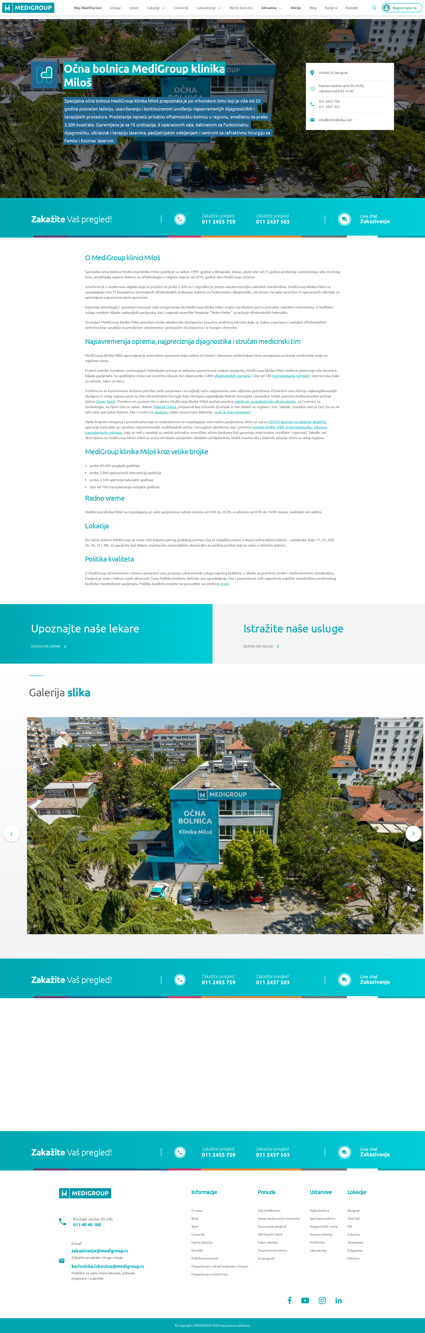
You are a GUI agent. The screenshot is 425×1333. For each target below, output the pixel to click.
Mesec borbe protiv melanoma (279, 1218)
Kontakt (352, 8)
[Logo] (28, 8)
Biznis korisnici (241, 8)
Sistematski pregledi (272, 1226)
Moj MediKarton (269, 1210)
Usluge (115, 8)
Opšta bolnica (319, 1210)
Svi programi (266, 1258)
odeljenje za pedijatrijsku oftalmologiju (265, 401)
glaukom (161, 412)
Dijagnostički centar (324, 1226)
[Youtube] (305, 1301)
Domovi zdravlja (321, 1234)
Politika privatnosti (204, 1258)
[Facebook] (290, 1300)
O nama (196, 1210)
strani (224, 584)
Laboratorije (318, 1250)
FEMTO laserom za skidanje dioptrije (297, 422)
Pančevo (353, 1258)
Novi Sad (353, 1218)
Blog (313, 8)
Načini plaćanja (201, 1242)
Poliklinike (317, 1242)
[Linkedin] (339, 1300)
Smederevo (355, 1242)
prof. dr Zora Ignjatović (232, 412)
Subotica (354, 1234)
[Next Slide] (413, 834)
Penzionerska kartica (272, 1250)
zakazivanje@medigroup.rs (99, 1250)
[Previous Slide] (11, 834)
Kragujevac (355, 1250)
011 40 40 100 (87, 1224)
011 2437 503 (272, 222)
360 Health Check (270, 1234)
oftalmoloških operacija (232, 376)
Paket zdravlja (268, 1242)
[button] (364, 219)
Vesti (195, 1226)
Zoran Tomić (106, 401)
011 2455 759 (218, 222)
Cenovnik (181, 8)
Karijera (331, 8)
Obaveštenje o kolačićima (209, 1274)
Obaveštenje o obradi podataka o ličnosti (219, 1266)
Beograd (353, 1210)
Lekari (134, 8)
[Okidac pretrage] (374, 7)
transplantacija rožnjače (290, 376)
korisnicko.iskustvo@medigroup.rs (107, 1266)
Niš (350, 1226)
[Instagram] (322, 1300)
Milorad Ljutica (164, 407)
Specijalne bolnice (322, 1218)
